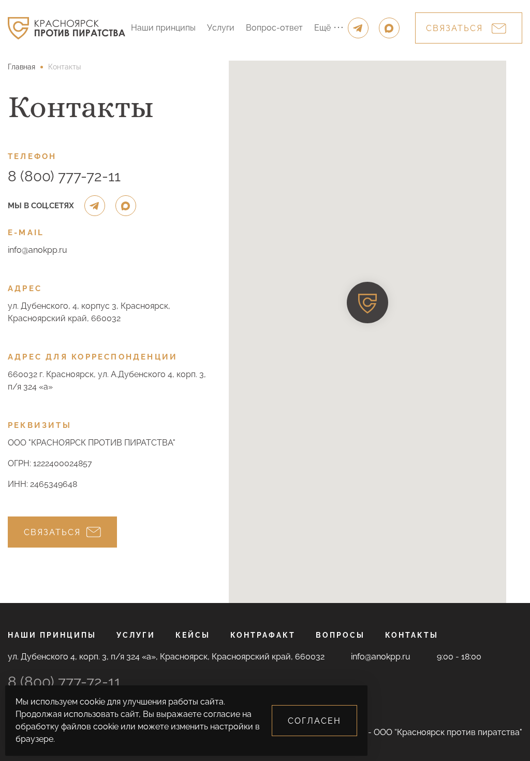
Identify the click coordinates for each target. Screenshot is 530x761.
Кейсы (192, 635)
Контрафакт (263, 635)
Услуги (220, 28)
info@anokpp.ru (37, 250)
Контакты (411, 635)
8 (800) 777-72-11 (64, 176)
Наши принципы (163, 28)
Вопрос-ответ (274, 28)
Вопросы (340, 635)
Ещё (322, 27)
